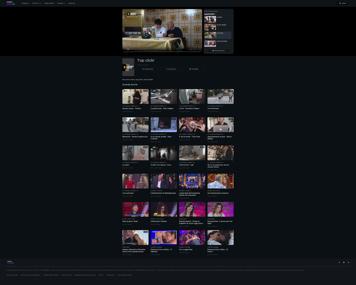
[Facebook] (339, 262)
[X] (348, 262)
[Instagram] (344, 262)
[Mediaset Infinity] (11, 3)
